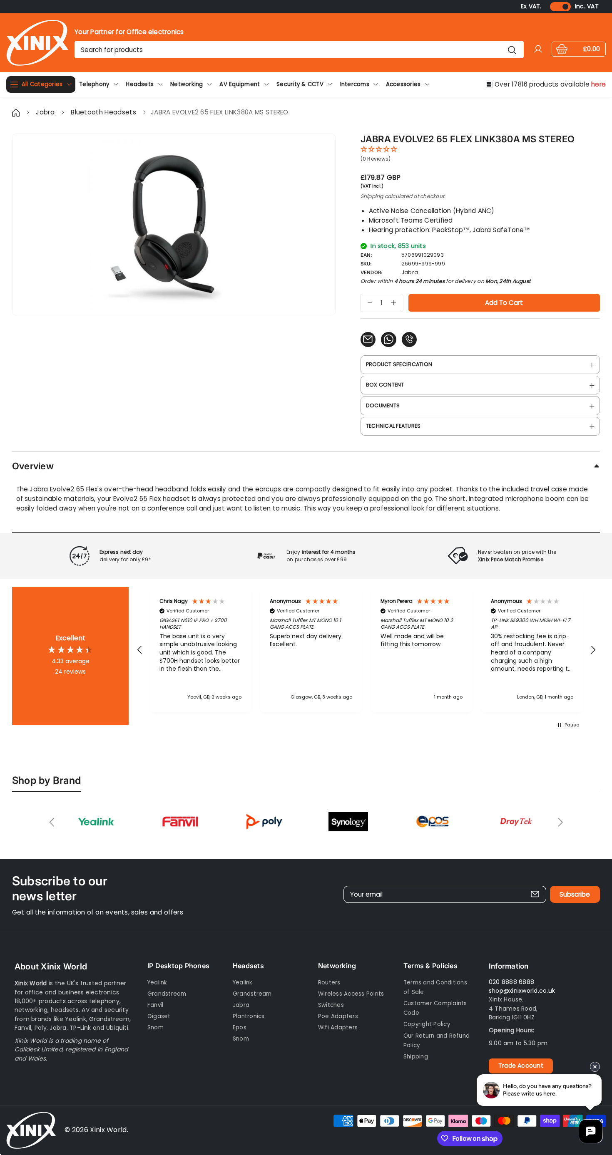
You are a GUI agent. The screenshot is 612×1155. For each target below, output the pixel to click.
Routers (329, 982)
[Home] (16, 112)
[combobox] (299, 49)
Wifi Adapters (338, 1027)
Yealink (157, 982)
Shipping (372, 196)
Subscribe (575, 894)
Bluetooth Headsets (104, 112)
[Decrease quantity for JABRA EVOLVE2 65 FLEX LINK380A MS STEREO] (367, 303)
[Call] (409, 339)
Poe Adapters (338, 1016)
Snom (155, 1027)
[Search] (512, 49)
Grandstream (167, 994)
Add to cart (504, 302)
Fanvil (155, 1005)
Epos (239, 1027)
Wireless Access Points (351, 994)
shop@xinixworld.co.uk (522, 990)
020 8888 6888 (511, 982)
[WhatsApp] (388, 339)
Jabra (45, 112)
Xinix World (108, 1130)
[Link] (37, 43)
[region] (366, 650)
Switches (331, 1005)
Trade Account (520, 1065)
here (598, 84)
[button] (140, 650)
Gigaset (159, 1016)
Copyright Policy (426, 1024)
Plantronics (249, 1016)
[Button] (52, 822)
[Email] (368, 339)
